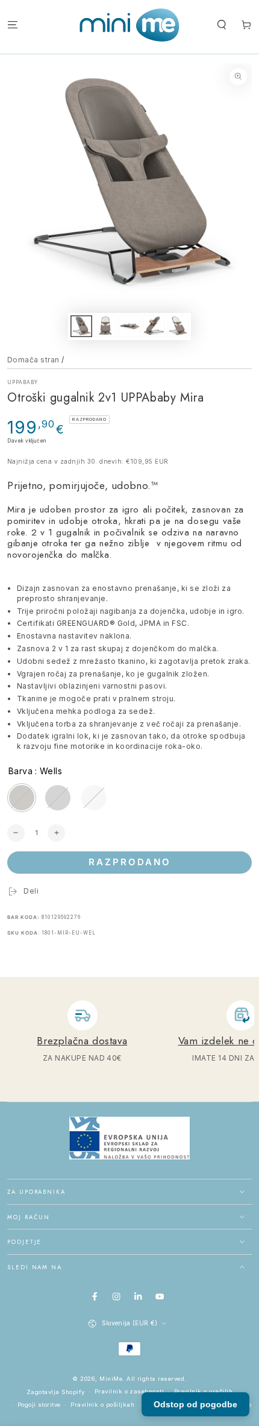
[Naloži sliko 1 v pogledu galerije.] (81, 326)
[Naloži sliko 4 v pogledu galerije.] (153, 326)
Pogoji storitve (39, 1404)
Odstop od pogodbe (195, 1404)
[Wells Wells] (21, 797)
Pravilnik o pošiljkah (102, 1404)
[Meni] (12, 25)
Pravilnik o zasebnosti (129, 1391)
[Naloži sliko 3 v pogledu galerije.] (129, 326)
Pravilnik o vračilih (203, 1391)
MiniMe (110, 1378)
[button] (221, 25)
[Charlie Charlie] (94, 797)
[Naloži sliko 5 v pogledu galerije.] (177, 326)
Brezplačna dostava (82, 1040)
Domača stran (33, 359)
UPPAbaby (22, 382)
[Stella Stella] (57, 797)
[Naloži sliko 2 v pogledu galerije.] (105, 326)
